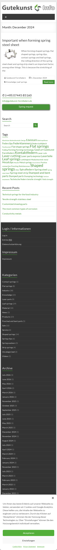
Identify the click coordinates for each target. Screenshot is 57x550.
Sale (4, 325)
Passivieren (36, 162)
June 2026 (6, 379)
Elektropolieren (42, 140)
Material (6, 308)
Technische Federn (18, 179)
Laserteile (46, 156)
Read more (48, 82)
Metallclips (7, 162)
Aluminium (5, 140)
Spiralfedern (27, 169)
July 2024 (6, 445)
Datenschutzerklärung (11, 244)
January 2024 (8, 462)
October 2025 (8, 405)
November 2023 (9, 467)
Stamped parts (16, 176)
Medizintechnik (37, 160)
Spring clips (7, 339)
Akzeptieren (28, 533)
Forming (12, 150)
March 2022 (7, 484)
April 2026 (6, 388)
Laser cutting (11, 156)
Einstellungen (28, 540)
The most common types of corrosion (19, 208)
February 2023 (8, 480)
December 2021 (9, 493)
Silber (17, 170)
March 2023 (7, 476)
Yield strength (47, 179)
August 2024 (7, 441)
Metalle (16, 162)
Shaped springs (8, 334)
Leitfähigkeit (26, 160)
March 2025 (7, 427)
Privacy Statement (29, 546)
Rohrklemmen (24, 166)
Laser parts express (30, 156)
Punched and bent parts (12, 321)
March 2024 (7, 454)
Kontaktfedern (26, 153)
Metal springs (25, 162)
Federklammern (22, 143)
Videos (5, 356)
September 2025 (9, 410)
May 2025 (6, 423)
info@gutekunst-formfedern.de (17, 101)
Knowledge (11, 82)
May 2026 (6, 384)
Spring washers (8, 343)
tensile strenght (34, 179)
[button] (52, 498)
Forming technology (25, 150)
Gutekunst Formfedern (16, 78)
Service (5, 330)
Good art (38, 149)
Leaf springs (22, 82)
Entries (7, 240)
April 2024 (6, 449)
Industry (5, 290)
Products (6, 317)
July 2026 (6, 375)
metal (46, 160)
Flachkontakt (6, 147)
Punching (14, 166)
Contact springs (9, 282)
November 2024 (9, 436)
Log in (4, 235)
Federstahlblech (39, 143)
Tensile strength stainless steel (16, 199)
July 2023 (6, 471)
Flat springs (39, 146)
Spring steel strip (19, 172)
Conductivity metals (11, 213)
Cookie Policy (17, 546)
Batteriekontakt (15, 140)
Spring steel (40, 169)
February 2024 (8, 458)
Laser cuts (42, 153)
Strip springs (7, 347)
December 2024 (9, 432)
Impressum (40, 546)
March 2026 (7, 392)
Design (23, 140)
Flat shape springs (20, 146)
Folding (5, 150)
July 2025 (6, 414)
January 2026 (8, 397)
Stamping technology (33, 176)
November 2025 (9, 401)
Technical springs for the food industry (20, 194)
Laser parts (7, 299)
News (4, 312)
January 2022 (8, 489)
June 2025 (6, 419)
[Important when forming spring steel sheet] (10, 50)
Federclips (7, 143)
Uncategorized (8, 352)
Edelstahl (31, 140)
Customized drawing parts (14, 204)
